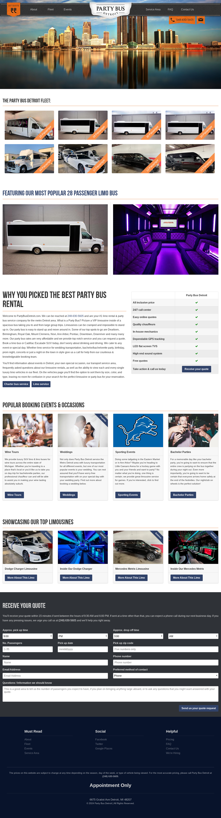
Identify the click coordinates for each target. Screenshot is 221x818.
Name (6, 656)
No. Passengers (12, 643)
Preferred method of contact (130, 669)
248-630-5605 (75, 316)
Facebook (101, 739)
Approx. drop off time (126, 630)
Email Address (11, 669)
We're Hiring (173, 753)
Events (68, 9)
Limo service (41, 384)
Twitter (99, 744)
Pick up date (65, 643)
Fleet (51, 9)
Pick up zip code (123, 643)
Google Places (103, 748)
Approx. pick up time (15, 630)
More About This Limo (20, 577)
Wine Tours (14, 495)
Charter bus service (16, 384)
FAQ (170, 9)
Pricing (170, 739)
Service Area (153, 9)
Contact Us (187, 9)
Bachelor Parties (183, 495)
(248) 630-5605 (67, 620)
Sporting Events (128, 495)
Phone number (122, 656)
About (33, 9)
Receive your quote (197, 369)
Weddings (69, 495)
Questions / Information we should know (27, 682)
